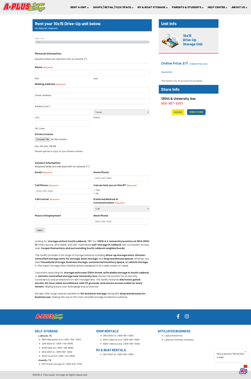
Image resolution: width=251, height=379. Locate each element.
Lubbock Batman (174, 335)
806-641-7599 (74, 364)
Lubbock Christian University (179, 339)
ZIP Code (40, 128)
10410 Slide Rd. (49, 347)
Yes (98, 189)
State (96, 117)
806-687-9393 (172, 103)
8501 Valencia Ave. (112, 339)
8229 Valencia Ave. (113, 343)
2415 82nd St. (48, 343)
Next (40, 230)
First (37, 78)
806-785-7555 (73, 339)
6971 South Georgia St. (53, 364)
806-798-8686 (65, 347)
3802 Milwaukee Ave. (52, 339)
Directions (196, 112)
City (37, 117)
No (97, 193)
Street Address (43, 95)
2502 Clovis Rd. (49, 356)
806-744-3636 (67, 356)
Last (95, 78)
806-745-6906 (65, 343)
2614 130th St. (48, 352)
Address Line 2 (42, 106)
